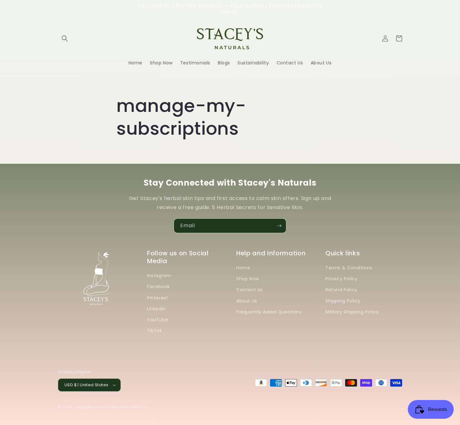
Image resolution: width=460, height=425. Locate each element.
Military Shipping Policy (352, 312)
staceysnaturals (90, 406)
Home (243, 268)
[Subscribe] (279, 225)
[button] (65, 38)
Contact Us (249, 290)
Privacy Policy (341, 279)
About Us (246, 301)
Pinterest (157, 298)
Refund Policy (341, 290)
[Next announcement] (332, 9)
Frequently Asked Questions (269, 312)
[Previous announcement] (128, 9)
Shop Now (247, 279)
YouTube (157, 320)
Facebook (158, 286)
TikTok (154, 331)
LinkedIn (156, 309)
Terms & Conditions (348, 268)
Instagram (159, 275)
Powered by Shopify (127, 406)
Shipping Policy (342, 301)
